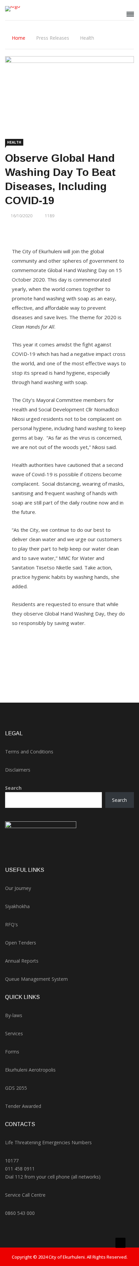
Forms (12, 1051)
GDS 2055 (16, 1088)
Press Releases (52, 38)
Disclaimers (17, 770)
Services (14, 1033)
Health (87, 38)
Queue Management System (36, 979)
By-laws (13, 1015)
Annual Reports (21, 961)
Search (13, 788)
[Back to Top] (120, 1243)
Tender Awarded (23, 1106)
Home (18, 38)
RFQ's (11, 924)
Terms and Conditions (29, 751)
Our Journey (18, 888)
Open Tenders (20, 942)
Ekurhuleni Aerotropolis (30, 1070)
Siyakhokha (17, 906)
